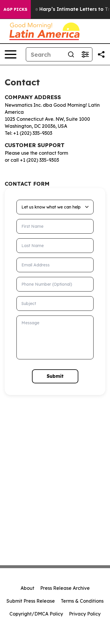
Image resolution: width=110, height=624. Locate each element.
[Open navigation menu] (10, 54)
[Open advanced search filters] (85, 54)
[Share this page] (101, 54)
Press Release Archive (65, 588)
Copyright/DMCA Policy (36, 614)
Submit (55, 376)
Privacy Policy (85, 614)
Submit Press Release (30, 601)
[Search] (71, 54)
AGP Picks (15, 9)
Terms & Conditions (82, 601)
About (27, 588)
